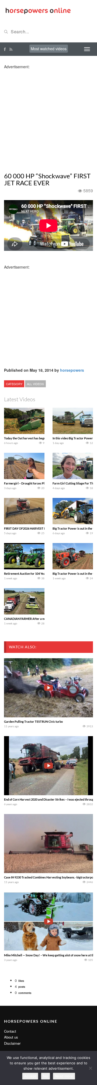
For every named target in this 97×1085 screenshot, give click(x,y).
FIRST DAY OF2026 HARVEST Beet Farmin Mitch (36, 528)
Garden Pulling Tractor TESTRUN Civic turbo (33, 721)
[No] (90, 1068)
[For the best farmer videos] (37, 10)
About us (11, 1037)
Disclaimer (12, 1043)
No (45, 1076)
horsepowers (72, 370)
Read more (64, 1076)
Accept (30, 1076)
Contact (10, 1031)
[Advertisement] (48, 117)
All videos (35, 384)
